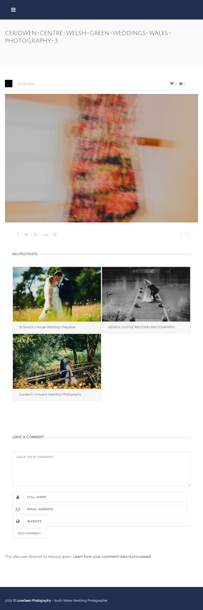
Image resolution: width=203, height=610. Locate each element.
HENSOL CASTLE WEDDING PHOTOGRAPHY (141, 327)
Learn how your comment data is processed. (112, 556)
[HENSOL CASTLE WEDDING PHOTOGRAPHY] (146, 294)
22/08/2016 (25, 84)
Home (5, 48)
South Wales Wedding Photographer (81, 600)
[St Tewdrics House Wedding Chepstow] (57, 294)
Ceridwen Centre (29, 48)
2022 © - (29, 600)
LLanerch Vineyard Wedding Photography (50, 394)
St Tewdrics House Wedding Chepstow (47, 327)
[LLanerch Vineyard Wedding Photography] (57, 361)
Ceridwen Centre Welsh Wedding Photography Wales (98, 48)
